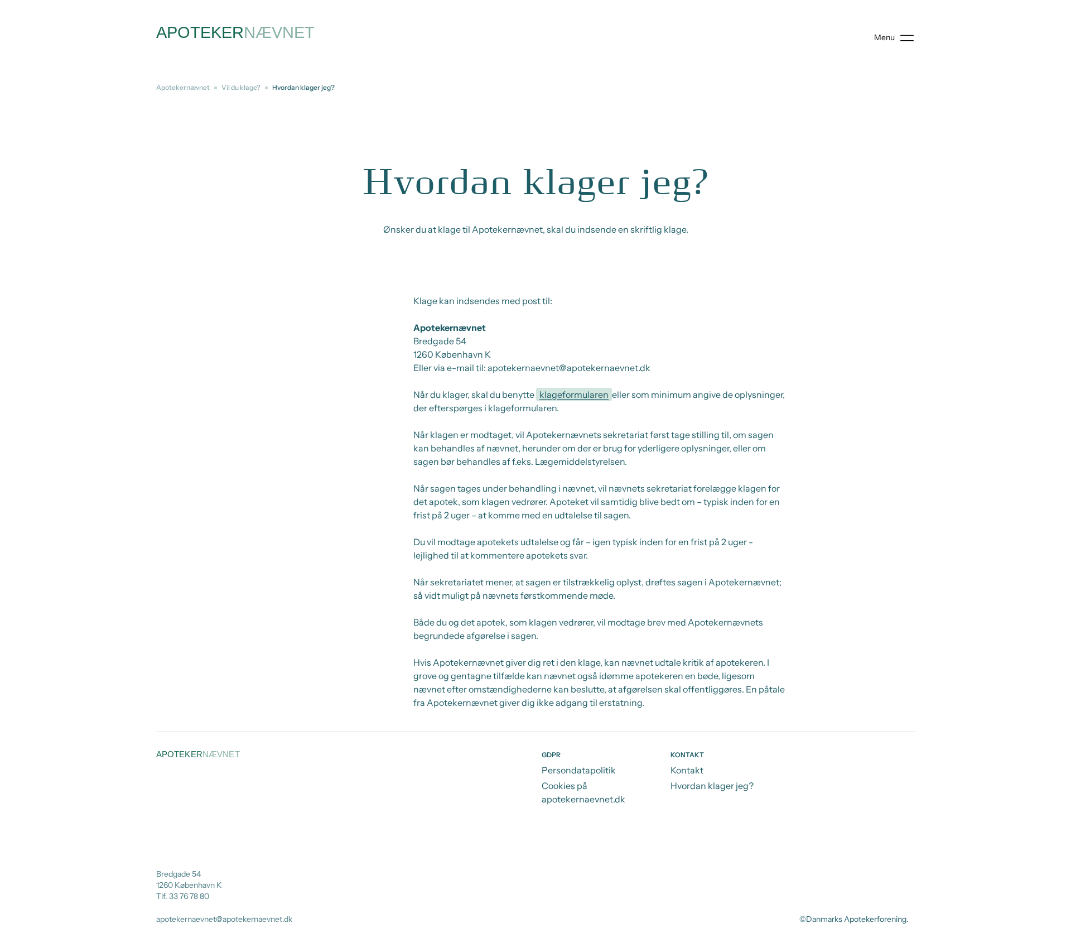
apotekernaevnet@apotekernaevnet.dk (224, 919)
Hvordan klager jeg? (712, 785)
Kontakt (686, 770)
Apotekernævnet (183, 87)
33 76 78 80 (189, 896)
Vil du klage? (240, 87)
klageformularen (574, 394)
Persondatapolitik (579, 770)
